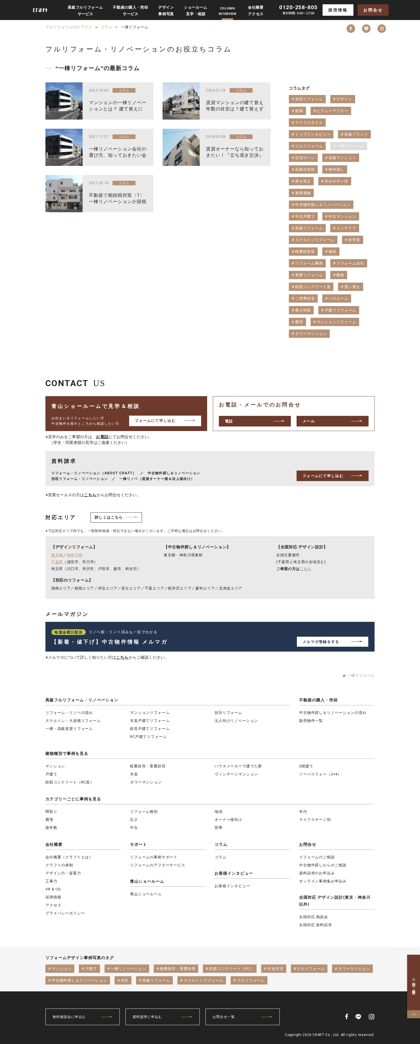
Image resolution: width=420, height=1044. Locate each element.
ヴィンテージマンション (236, 774)
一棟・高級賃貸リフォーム (69, 729)
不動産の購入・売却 (318, 700)
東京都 (57, 555)
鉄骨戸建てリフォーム (149, 729)
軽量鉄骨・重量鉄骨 (148, 766)
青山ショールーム (147, 881)
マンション (55, 766)
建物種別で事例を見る (66, 753)
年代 (303, 811)
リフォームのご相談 (317, 857)
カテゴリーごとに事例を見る (73, 799)
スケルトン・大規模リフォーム (73, 721)
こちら (90, 495)
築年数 (51, 827)
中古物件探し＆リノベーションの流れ (332, 712)
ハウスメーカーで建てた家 (238, 766)
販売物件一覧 (311, 721)
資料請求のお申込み (317, 873)
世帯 (219, 827)
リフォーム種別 (144, 811)
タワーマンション (146, 782)
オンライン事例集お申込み (323, 881)
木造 (134, 774)
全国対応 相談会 (313, 917)
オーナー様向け (228, 819)
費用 (49, 819)
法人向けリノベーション (236, 721)
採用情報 (337, 10)
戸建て (51, 774)
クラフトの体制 (59, 865)
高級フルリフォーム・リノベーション (81, 700)
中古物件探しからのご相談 (323, 865)
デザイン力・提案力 (63, 873)
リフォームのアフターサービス (157, 865)
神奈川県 (75, 555)
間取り (51, 811)
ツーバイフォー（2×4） (320, 774)
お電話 (102, 436)
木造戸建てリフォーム (149, 721)
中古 (134, 827)
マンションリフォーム (149, 712)
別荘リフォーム (228, 712)
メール (309, 421)
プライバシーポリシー (65, 913)
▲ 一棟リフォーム (358, 675)
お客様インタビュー (234, 873)
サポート (138, 844)
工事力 (51, 881)
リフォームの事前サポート (153, 857)
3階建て (306, 766)
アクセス (53, 905)
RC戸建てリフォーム (148, 737)
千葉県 (57, 562)
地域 (219, 811)
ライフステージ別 (315, 819)
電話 (229, 421)
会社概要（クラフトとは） (69, 857)
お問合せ (373, 10)
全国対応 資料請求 (315, 925)
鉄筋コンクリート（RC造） (69, 782)
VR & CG (53, 889)
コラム (221, 844)
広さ (134, 819)
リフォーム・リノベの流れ (69, 712)
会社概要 (54, 844)
